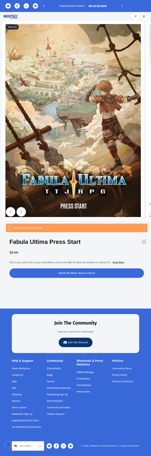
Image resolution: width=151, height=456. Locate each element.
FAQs (14, 381)
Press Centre (83, 391)
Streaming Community (59, 388)
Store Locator (19, 407)
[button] (43, 6)
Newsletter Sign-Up (22, 414)
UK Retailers (83, 378)
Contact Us (17, 375)
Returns (16, 401)
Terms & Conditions (122, 381)
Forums (51, 381)
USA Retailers (84, 385)
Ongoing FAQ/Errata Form (25, 420)
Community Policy (121, 368)
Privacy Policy (119, 375)
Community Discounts (58, 407)
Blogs (50, 375)
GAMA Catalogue (85, 372)
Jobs (14, 388)
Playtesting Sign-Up (57, 394)
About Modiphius (21, 368)
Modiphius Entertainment (104, 446)
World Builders (55, 401)
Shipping (16, 394)
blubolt (135, 446)
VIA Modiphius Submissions (26, 427)
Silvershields (54, 368)
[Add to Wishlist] (143, 241)
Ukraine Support (55, 414)
